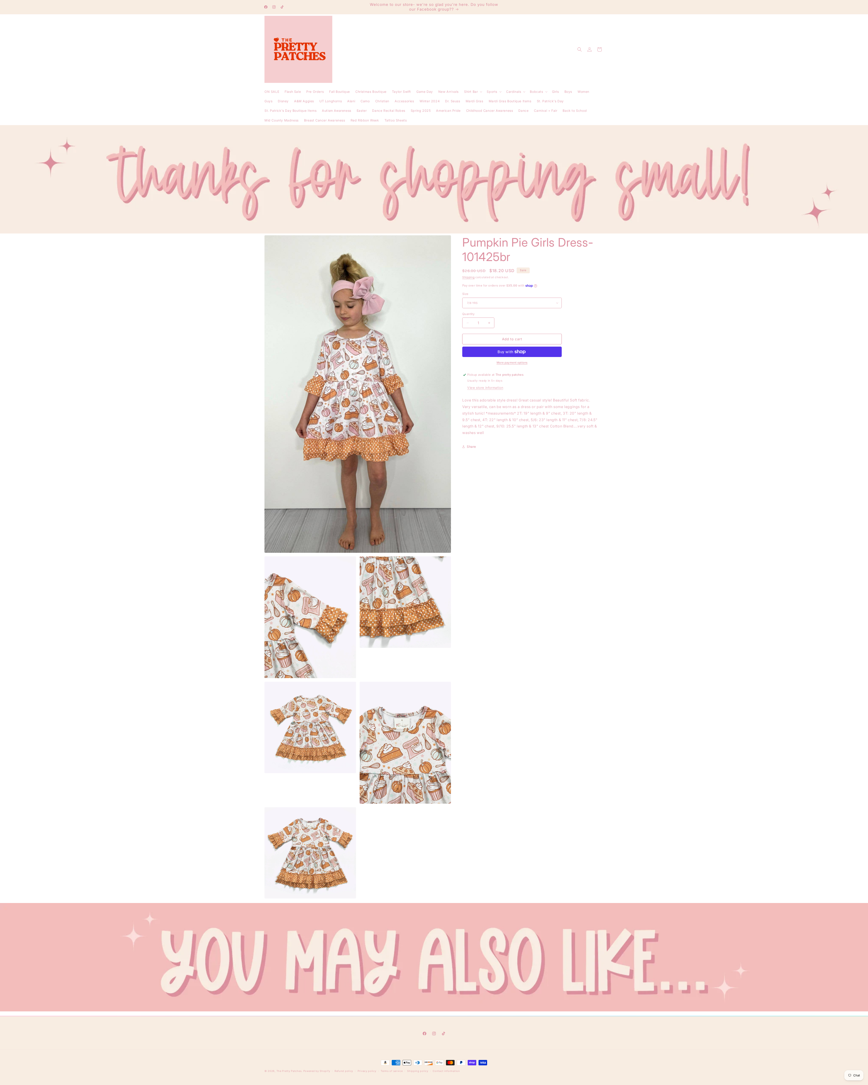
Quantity (468, 314)
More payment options (512, 362)
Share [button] (471, 446)
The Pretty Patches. (289, 1071)
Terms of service (392, 1070)
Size (465, 294)
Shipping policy (417, 1070)
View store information (485, 388)
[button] (472, 91)
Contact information (446, 1070)
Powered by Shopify (316, 1071)
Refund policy (344, 1070)
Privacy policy (367, 1070)
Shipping (468, 277)
